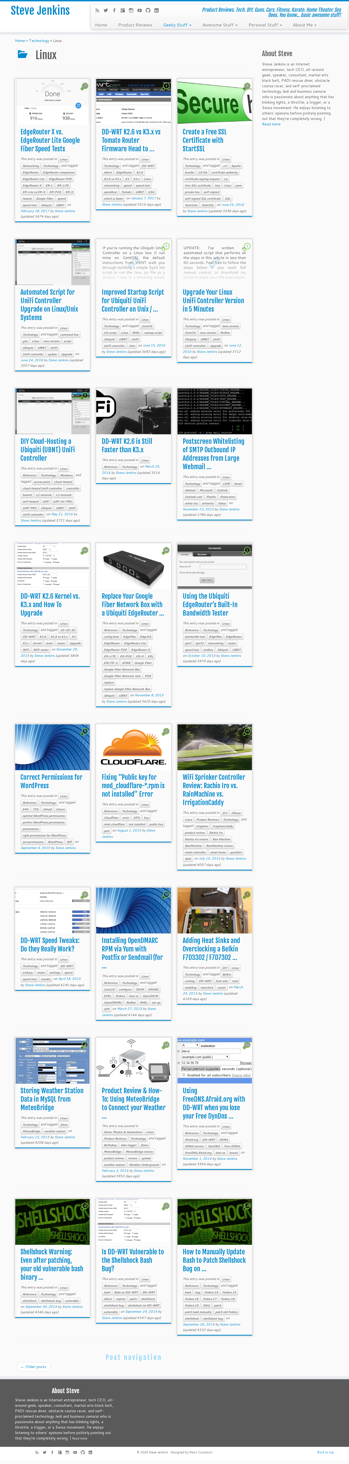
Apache (236, 166)
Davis (63, 1124)
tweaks (45, 979)
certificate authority (224, 172)
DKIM (140, 989)
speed (61, 198)
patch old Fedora (226, 1312)
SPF (106, 1009)
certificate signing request (202, 179)
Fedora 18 (227, 1299)
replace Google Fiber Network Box (127, 689)
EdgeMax (129, 636)
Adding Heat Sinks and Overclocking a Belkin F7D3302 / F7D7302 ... (211, 949)
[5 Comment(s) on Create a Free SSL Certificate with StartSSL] (248, 91)
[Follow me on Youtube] (141, 10)
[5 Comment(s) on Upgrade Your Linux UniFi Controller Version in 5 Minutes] (248, 251)
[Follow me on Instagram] (133, 10)
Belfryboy (110, 1145)
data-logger (128, 1145)
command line (69, 334)
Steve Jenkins (40, 10)
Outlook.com (193, 497)
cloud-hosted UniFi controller (42, 488)
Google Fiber (44, 198)
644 (25, 809)
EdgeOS (145, 636)
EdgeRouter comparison (58, 172)
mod (235, 981)
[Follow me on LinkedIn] (158, 10)
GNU (206, 1305)
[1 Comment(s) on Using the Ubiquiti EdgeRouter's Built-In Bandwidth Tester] (248, 555)
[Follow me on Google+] (124, 10)
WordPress (55, 842)
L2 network (44, 495)
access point (42, 482)
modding (190, 987)
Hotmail (190, 490)
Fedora (120, 996)
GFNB (126, 663)
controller (72, 488)
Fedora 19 (191, 1305)
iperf (188, 643)
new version (51, 341)
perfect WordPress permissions (43, 822)
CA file (202, 172)
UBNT (60, 205)
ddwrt (108, 172)
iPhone (236, 813)
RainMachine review (219, 846)
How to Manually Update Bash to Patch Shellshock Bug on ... (214, 1260)
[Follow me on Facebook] (116, 10)
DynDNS (214, 1146)
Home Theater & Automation (123, 1132)
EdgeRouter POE (60, 179)
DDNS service (194, 1146)
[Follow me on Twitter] (107, 10)
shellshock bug (51, 1301)
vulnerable (72, 1301)
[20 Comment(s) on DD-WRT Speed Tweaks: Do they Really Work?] (85, 899)
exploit (120, 1299)
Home (101, 24)
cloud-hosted (63, 482)
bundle (189, 172)
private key (192, 192)
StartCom (191, 205)
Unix (132, 346)
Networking (31, 166)
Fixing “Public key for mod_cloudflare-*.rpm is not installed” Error (133, 785)
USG (151, 192)
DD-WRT (148, 166)
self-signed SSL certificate (203, 198)
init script (110, 333)
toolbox (208, 650)
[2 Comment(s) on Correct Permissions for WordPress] (85, 736)
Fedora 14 (211, 1292)
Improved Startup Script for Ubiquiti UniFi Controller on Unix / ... (133, 300)
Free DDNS (232, 1146)
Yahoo (222, 503)
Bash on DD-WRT (126, 1292)
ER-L (49, 185)
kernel (37, 643)
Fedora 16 (191, 1299)
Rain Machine (221, 839)
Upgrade (66, 354)
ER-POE (55, 192)
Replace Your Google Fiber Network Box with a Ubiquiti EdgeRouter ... (133, 604)
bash (107, 1292)
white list (191, 503)
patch (133, 1299)
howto (233, 1153)
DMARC (153, 989)
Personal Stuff (263, 24)
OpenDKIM (150, 996)
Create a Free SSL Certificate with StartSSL (205, 140)
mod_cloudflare (114, 824)
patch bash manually (198, 1312)
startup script (153, 333)
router (61, 643)
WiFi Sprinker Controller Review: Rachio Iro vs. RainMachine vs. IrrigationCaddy (214, 790)
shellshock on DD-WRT (143, 1305)
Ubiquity (190, 339)
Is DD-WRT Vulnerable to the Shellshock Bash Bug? (133, 1260)
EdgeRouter (30, 172)
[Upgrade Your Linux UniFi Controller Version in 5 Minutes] (214, 262)
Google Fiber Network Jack (122, 676)
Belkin (226, 974)
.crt (224, 166)
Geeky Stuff (176, 24)
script (67, 341)
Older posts (33, 1366)
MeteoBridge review (139, 1151)
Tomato (126, 192)
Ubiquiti (46, 205)
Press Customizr (200, 1452)
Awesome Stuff (218, 24)
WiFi (26, 650)
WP (69, 842)
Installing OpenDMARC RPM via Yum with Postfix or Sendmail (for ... (132, 953)
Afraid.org (191, 1139)
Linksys (27, 972)
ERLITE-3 (111, 663)
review (132, 1158)
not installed (137, 824)
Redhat (225, 333)
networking (111, 185)
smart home (218, 852)
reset (49, 643)
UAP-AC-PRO (62, 501)
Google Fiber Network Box (122, 669)
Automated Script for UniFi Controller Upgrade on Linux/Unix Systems (49, 305)
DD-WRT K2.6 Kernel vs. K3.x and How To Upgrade (50, 604)
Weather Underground (144, 1165)
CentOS (147, 326)
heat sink (222, 981)
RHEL (136, 333)
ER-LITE (63, 185)
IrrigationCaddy (222, 826)
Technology (39, 40)
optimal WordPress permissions (44, 816)
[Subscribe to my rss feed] (99, 10)
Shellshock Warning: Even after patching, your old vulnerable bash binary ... (51, 1264)
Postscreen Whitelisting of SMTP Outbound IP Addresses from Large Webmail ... (214, 454)
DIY (224, 813)
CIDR (226, 484)
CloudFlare (111, 818)
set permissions (33, 842)
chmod (47, 809)
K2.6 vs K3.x (112, 179)
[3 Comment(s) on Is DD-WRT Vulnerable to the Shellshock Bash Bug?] (167, 1210)
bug (197, 1292)
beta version (230, 326)
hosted (27, 495)
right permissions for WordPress (44, 835)
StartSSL (208, 205)
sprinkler (236, 852)
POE (148, 676)
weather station (54, 1131)
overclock (207, 987)
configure (125, 989)
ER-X (69, 192)
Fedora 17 (209, 1299)
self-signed (211, 192)
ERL (150, 656)
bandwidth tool (195, 636)
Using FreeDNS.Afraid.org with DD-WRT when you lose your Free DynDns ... (214, 1103)
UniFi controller (33, 354)
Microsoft (206, 490)
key (217, 185)
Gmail (238, 484)
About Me (303, 24)
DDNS (223, 1139)
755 (35, 809)
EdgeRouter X (32, 185)
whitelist (207, 503)
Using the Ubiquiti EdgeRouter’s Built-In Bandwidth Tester (210, 604)
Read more (271, 124)
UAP (46, 501)
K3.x (136, 179)
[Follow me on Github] (150, 10)
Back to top (325, 1452)
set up (156, 1002)
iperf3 (199, 643)
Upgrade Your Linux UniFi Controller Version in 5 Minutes (213, 300)
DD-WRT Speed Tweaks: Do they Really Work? (50, 944)
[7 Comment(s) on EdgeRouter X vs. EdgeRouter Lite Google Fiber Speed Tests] (85, 91)
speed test (30, 205)
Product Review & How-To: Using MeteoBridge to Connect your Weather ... (134, 1103)
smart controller (195, 852)
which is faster (113, 198)
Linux (63, 159)
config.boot (111, 636)
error (125, 818)
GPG (136, 818)
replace (108, 682)
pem (238, 185)
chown (60, 809)
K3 (127, 179)
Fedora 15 (229, 1292)
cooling (189, 981)
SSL (227, 198)
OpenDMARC (113, 1002)
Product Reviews (135, 24)
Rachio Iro (215, 833)
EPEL (107, 996)
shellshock (30, 1301)
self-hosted (30, 501)
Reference (29, 475)
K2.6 (139, 172)
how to (133, 996)
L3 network (63, 495)
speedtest (110, 192)
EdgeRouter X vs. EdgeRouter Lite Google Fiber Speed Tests (50, 140)
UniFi (53, 348)
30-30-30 (67, 630)
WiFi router (41, 650)
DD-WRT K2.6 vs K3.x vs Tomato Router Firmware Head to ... (131, 140)
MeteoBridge (31, 1131)
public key (156, 824)
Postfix (211, 497)
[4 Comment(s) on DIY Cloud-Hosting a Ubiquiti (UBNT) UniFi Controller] (85, 400)
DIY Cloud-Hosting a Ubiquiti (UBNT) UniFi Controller (47, 449)
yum (106, 831)
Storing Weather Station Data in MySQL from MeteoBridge (51, 1099)
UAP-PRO (30, 508)
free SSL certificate (198, 185)
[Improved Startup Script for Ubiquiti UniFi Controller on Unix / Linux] (133, 262)
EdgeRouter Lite (33, 179)
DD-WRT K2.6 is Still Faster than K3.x (127, 445)
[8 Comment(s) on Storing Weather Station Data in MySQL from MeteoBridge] (85, 1049)
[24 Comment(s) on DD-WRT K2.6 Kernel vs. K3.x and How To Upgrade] (85, 555)
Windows (66, 475)
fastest (27, 198)
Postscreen (227, 497)
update (52, 354)
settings (54, 972)
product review (195, 833)
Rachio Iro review (196, 839)
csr (226, 179)
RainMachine (193, 846)
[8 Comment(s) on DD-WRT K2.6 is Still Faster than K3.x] (167, 400)
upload (146, 1158)
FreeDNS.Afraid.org (198, 1153)
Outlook (222, 490)
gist (25, 341)
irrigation (202, 826)
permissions (30, 829)
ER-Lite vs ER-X (34, 192)
